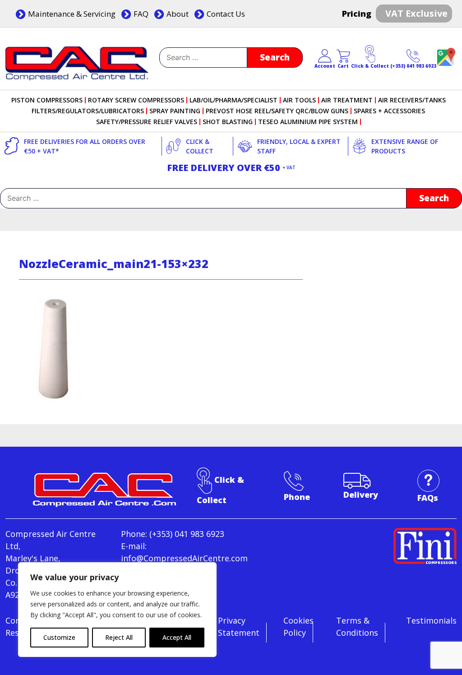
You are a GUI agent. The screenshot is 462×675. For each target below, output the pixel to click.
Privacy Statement (238, 626)
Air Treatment (347, 100)
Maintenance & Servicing (72, 14)
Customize (59, 637)
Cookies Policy (298, 626)
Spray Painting (174, 111)
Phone (297, 496)
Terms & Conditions (357, 626)
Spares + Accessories (389, 111)
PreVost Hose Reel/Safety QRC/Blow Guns (277, 111)
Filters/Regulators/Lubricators (88, 111)
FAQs (427, 497)
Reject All (119, 637)
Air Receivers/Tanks (412, 100)
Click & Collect (370, 66)
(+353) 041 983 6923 (413, 66)
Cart (343, 66)
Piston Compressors (47, 100)
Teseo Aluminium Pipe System (308, 122)
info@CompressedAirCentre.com (184, 558)
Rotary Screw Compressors (136, 100)
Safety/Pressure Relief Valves (146, 122)
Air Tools (299, 100)
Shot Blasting (228, 122)
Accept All (176, 637)
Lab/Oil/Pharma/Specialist (233, 100)
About (177, 14)
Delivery (360, 494)
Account (324, 66)
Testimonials (431, 620)
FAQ (141, 14)
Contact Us (226, 14)
